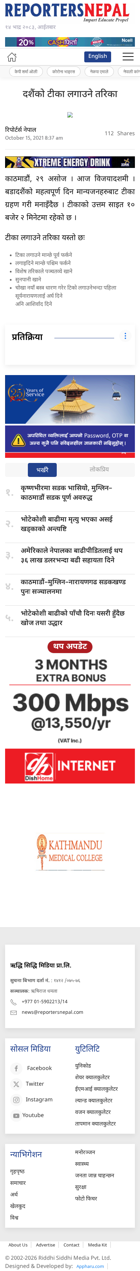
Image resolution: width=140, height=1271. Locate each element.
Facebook (39, 1069)
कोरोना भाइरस (63, 71)
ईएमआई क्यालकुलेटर (96, 1089)
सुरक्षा (80, 1187)
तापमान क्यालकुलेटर (95, 1124)
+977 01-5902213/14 (45, 1002)
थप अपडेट (70, 646)
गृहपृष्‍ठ (17, 1172)
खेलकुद (17, 1206)
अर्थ (14, 1195)
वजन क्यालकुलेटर (93, 1112)
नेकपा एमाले (99, 71)
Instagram (39, 1100)
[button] (128, 57)
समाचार (18, 1183)
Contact (72, 1245)
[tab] (42, 470)
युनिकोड (83, 1066)
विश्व (14, 1218)
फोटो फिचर (86, 1199)
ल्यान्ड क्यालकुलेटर (93, 1101)
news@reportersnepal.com (52, 1012)
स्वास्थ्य (82, 1164)
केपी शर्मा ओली (26, 71)
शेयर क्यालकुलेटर (92, 1078)
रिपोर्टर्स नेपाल (20, 130)
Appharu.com (90, 1266)
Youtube (33, 1116)
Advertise (45, 1245)
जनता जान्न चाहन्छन (94, 1176)
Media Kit (97, 1245)
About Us (18, 1245)
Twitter (35, 1084)
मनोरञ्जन (85, 1153)
